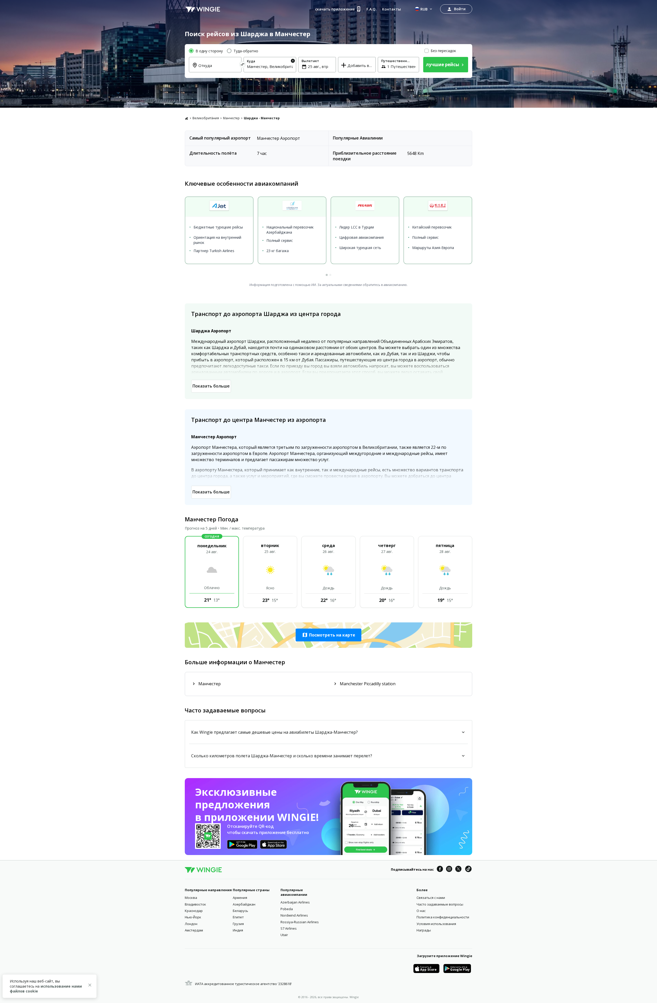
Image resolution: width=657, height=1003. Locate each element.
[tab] (327, 275)
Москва (191, 897)
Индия (238, 930)
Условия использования (436, 923)
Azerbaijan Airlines (295, 902)
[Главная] (186, 118)
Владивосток (195, 904)
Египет (238, 917)
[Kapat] (89, 985)
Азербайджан (244, 904)
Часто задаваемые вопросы (440, 904)
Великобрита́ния (205, 118)
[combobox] (218, 68)
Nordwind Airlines (294, 915)
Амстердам (194, 930)
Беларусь (240, 910)
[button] (328, 635)
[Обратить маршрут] (242, 65)
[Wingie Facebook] (440, 869)
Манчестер (231, 118)
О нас (421, 910)
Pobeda (287, 909)
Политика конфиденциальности (443, 917)
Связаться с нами (431, 897)
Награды (424, 930)
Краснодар (194, 910)
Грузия (238, 923)
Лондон (191, 923)
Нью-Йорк (193, 917)
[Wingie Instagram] (449, 869)
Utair (284, 934)
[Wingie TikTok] (468, 869)
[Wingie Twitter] (458, 869)
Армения (240, 897)
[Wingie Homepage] (203, 9)
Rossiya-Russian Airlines (300, 922)
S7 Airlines (289, 928)
